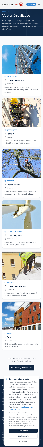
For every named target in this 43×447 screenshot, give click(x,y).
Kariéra (32, 4)
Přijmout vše (23, 431)
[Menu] (39, 4)
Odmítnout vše (23, 436)
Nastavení (23, 441)
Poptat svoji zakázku (20, 368)
